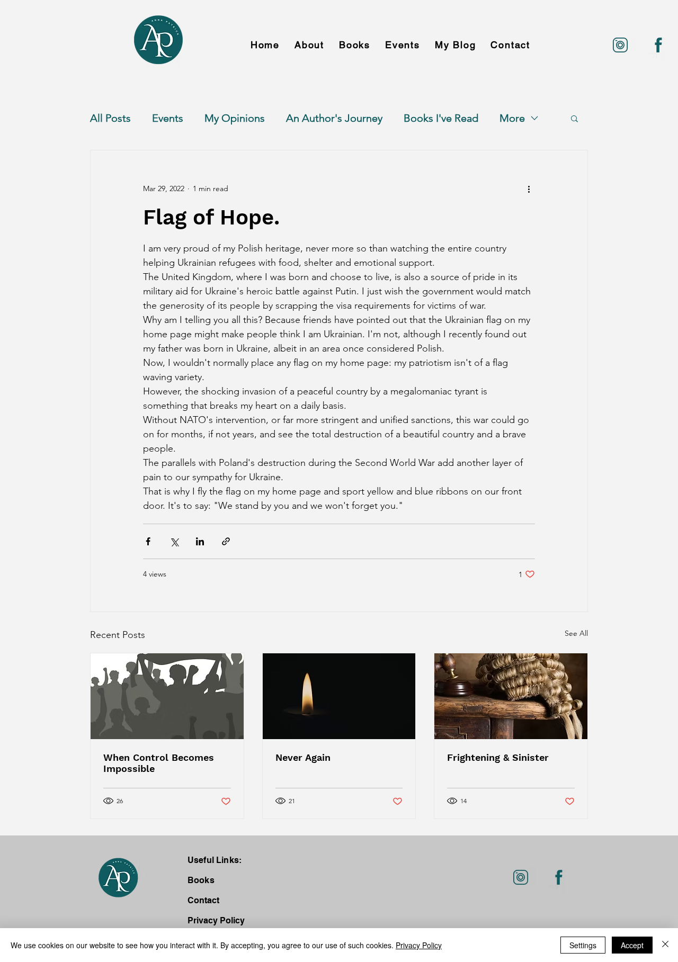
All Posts (110, 118)
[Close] (665, 945)
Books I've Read (441, 118)
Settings (582, 945)
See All (576, 633)
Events (167, 118)
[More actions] (528, 188)
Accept (632, 945)
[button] (574, 118)
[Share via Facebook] (148, 541)
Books (201, 880)
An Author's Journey (334, 118)
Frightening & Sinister (498, 757)
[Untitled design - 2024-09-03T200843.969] (620, 45)
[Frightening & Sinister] (510, 696)
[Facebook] (658, 45)
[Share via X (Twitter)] (174, 541)
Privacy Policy (419, 945)
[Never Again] (339, 696)
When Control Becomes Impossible (158, 763)
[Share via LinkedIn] (200, 541)
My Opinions (234, 118)
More (512, 118)
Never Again (303, 757)
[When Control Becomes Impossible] (167, 696)
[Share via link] (226, 541)
